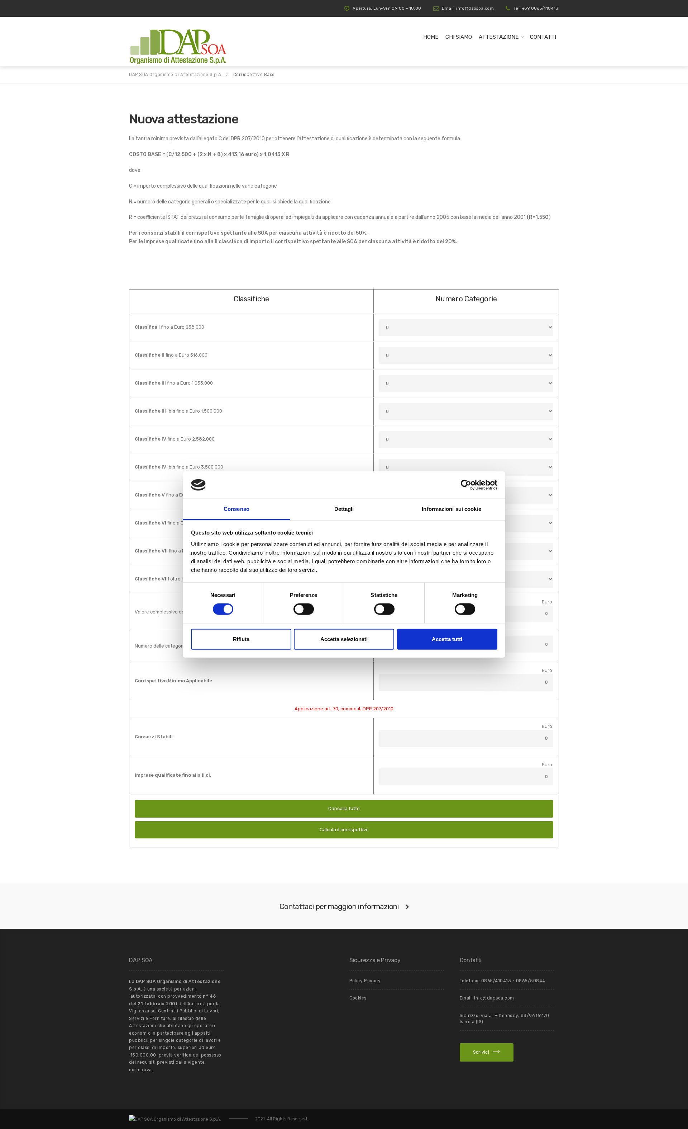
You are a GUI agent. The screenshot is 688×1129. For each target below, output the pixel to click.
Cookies (358, 998)
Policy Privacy (365, 980)
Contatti (543, 37)
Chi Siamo (458, 37)
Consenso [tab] (236, 509)
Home (431, 37)
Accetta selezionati (344, 639)
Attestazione (499, 37)
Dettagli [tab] (344, 509)
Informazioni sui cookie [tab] (451, 509)
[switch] (303, 609)
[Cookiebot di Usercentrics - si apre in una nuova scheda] (466, 485)
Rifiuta (241, 639)
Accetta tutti (447, 639)
